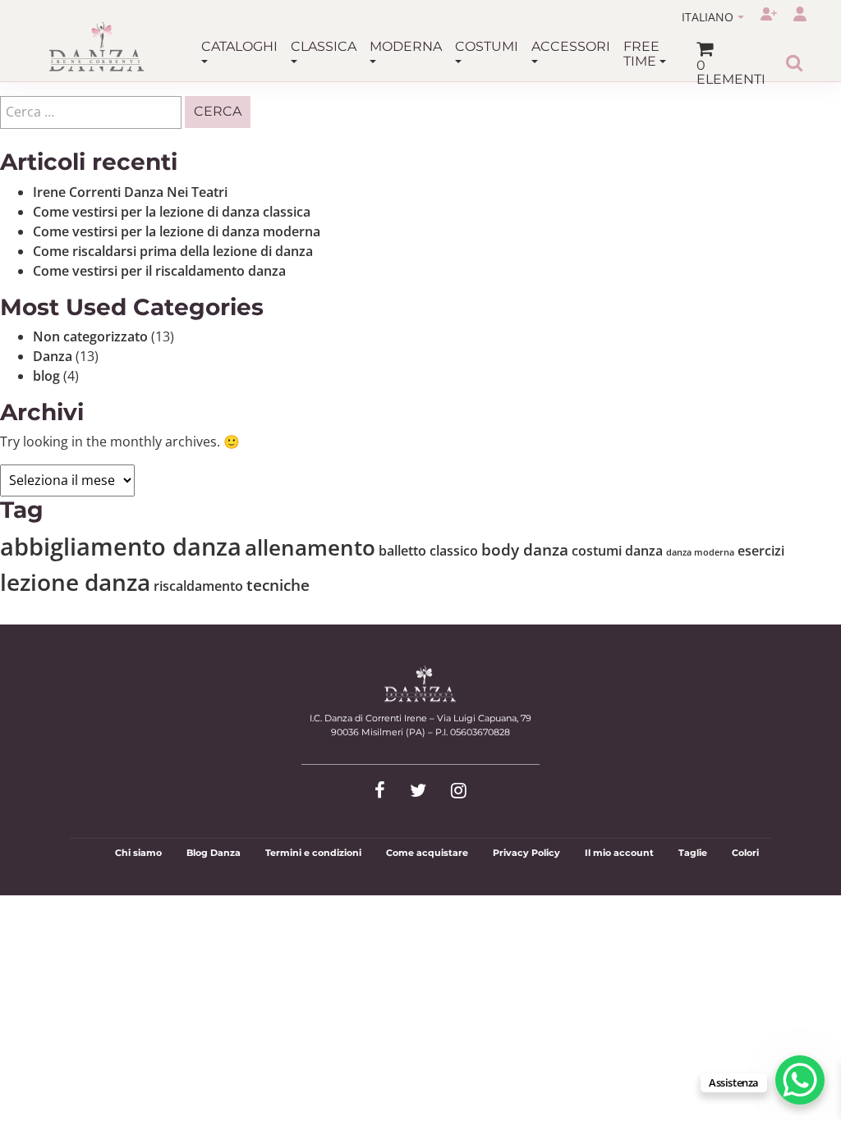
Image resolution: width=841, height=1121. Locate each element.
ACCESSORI (570, 46)
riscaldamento (198, 586)
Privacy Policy (526, 852)
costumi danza (617, 551)
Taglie (692, 852)
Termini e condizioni (313, 852)
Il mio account (619, 852)
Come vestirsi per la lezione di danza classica (171, 212)
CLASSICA (323, 46)
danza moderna (700, 552)
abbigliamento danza (120, 546)
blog (46, 376)
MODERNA (406, 46)
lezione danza (75, 581)
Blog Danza (213, 852)
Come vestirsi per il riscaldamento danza (159, 271)
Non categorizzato (90, 336)
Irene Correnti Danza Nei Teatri (130, 192)
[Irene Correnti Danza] (97, 46)
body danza (524, 549)
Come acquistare (427, 852)
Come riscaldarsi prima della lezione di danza (173, 251)
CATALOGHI (239, 46)
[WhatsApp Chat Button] (800, 1080)
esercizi (761, 551)
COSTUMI (486, 46)
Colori (745, 852)
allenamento (310, 547)
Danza (52, 356)
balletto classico (428, 551)
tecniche (278, 585)
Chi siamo (138, 852)
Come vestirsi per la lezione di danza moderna (176, 231)
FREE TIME (641, 54)
